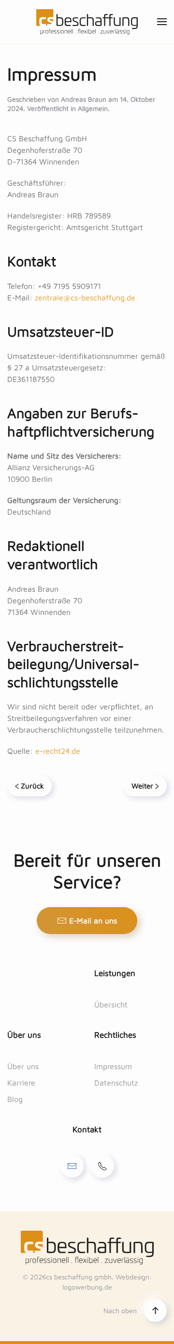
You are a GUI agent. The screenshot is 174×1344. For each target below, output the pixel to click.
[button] (162, 21)
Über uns (23, 1066)
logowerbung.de (87, 1287)
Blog (15, 1099)
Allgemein (93, 108)
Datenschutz (116, 1082)
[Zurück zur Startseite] (87, 21)
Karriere (21, 1082)
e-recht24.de (57, 751)
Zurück (32, 786)
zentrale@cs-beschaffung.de (85, 297)
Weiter (142, 786)
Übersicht (111, 1004)
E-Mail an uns (93, 920)
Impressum (113, 1066)
